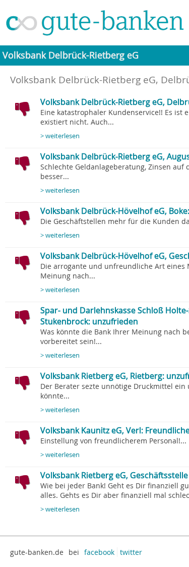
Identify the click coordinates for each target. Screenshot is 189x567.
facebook (99, 552)
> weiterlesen (60, 136)
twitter (131, 552)
